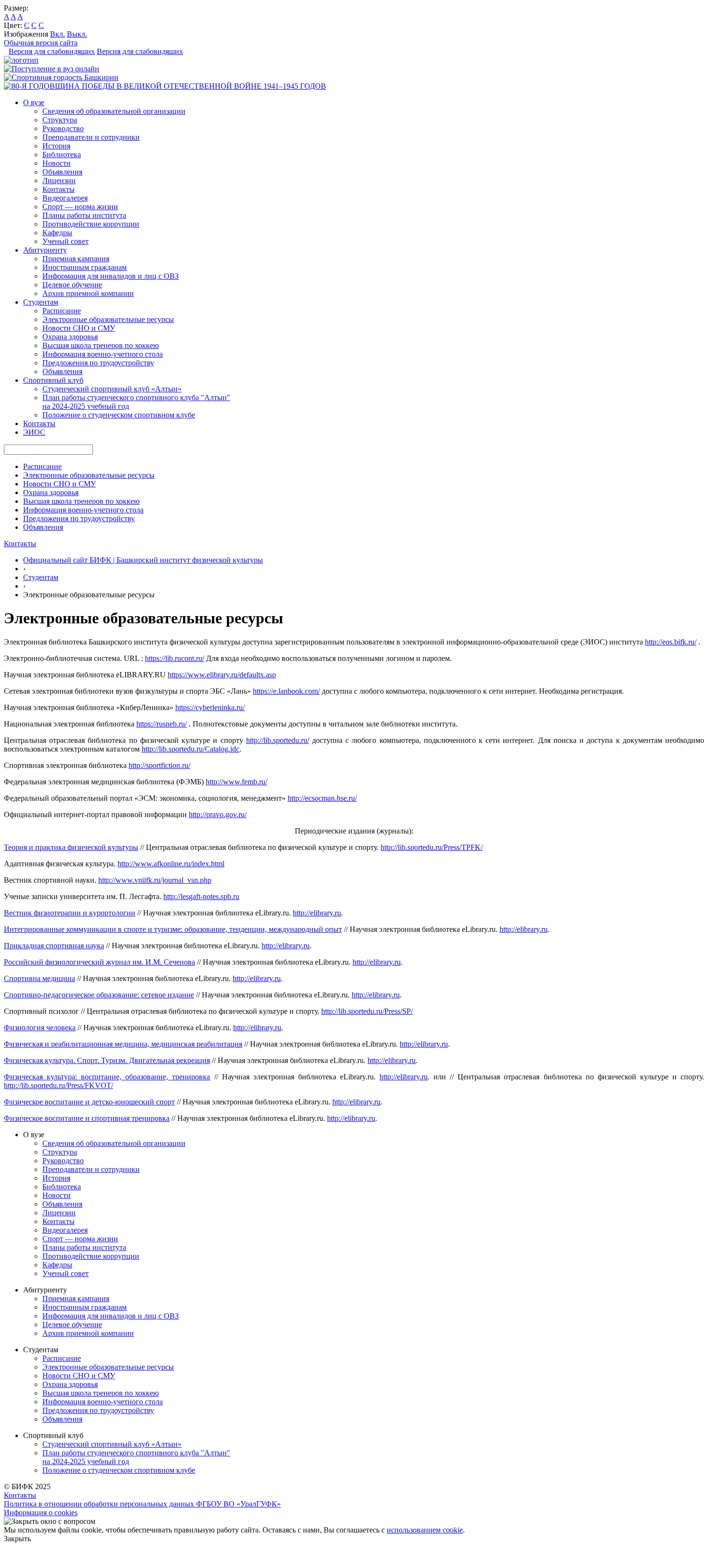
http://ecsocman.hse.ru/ (322, 798)
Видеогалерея (65, 198)
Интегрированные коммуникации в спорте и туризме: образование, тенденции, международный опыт (173, 929)
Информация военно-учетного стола (102, 354)
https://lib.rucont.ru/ (174, 658)
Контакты (58, 189)
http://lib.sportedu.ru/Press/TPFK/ (431, 847)
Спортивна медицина (39, 978)
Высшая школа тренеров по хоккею (100, 345)
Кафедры (57, 233)
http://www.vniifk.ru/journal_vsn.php (154, 880)
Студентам (40, 302)
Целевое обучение (72, 285)
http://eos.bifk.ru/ (670, 642)
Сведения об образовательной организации (113, 111)
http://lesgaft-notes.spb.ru (201, 896)
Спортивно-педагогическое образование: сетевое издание (99, 995)
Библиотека (61, 154)
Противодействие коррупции (90, 224)
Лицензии (59, 180)
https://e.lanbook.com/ (286, 691)
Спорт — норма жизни (80, 206)
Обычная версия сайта (41, 43)
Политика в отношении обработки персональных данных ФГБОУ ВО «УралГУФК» (142, 1504)
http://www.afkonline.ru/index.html (171, 864)
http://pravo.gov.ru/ (218, 814)
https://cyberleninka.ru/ (210, 707)
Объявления (62, 172)
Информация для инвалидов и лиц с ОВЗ (110, 276)
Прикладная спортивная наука (54, 946)
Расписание (61, 311)
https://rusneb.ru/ (161, 724)
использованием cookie (425, 1530)
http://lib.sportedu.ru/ (277, 740)
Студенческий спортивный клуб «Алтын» (112, 389)
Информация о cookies (41, 1512)
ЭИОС (34, 432)
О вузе (33, 102)
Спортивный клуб (53, 380)
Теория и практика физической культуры (71, 847)
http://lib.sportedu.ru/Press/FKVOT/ (58, 1085)
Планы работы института (84, 215)
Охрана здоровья (70, 337)
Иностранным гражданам (84, 267)
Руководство (63, 128)
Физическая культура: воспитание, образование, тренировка (107, 1077)
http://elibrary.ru (317, 913)
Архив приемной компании (88, 293)
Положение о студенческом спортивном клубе (118, 415)
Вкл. (57, 34)
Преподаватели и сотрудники (91, 137)
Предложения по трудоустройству (98, 363)
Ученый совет (65, 241)
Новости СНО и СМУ (78, 328)
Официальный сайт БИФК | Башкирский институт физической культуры (143, 560)
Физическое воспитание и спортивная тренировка (87, 1118)
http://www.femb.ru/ (236, 782)
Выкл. (77, 34)
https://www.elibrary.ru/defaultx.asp (222, 675)
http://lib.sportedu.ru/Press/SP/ (367, 1011)
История (56, 146)
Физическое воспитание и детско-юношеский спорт (89, 1102)
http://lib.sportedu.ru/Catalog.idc (190, 749)
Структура (59, 120)
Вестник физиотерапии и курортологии (69, 913)
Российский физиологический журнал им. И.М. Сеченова (99, 962)
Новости (56, 163)
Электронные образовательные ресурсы (108, 319)
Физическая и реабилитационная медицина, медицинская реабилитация (123, 1044)
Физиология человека (40, 1027)
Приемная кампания (75, 259)
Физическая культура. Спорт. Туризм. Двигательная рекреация (107, 1060)
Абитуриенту (45, 250)
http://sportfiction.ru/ (159, 765)
